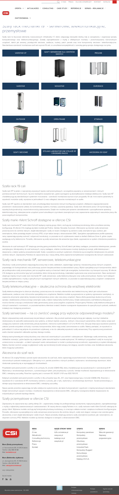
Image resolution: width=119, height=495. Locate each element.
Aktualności (33, 8)
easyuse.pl (58, 435)
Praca (70, 2)
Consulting (47, 8)
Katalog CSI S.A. (83, 459)
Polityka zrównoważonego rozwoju (76, 490)
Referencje (76, 8)
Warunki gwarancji (106, 432)
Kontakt (97, 2)
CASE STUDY (62, 8)
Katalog (106, 2)
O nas (63, 2)
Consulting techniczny (41, 438)
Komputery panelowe (85, 432)
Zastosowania (21, 18)
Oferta (18, 8)
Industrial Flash (82, 447)
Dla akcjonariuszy (84, 2)
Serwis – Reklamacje (94, 8)
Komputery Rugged (84, 450)
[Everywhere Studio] (59, 490)
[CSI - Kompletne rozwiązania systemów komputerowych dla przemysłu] (11, 433)
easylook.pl (58, 441)
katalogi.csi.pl (59, 438)
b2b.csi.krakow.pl (61, 432)
